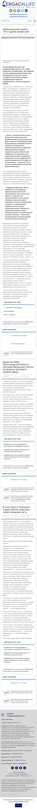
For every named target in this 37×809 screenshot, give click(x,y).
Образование (7, 34)
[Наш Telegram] (20, 767)
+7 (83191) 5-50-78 (17, 753)
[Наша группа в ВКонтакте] (12, 767)
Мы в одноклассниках (14, 10)
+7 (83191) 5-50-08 (16, 757)
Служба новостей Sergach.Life (27, 376)
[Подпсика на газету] (24, 767)
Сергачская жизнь (18, 4)
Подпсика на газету (26, 10)
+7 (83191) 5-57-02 (19, 760)
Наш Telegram (18, 10)
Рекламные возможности (18, 14)
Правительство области (8, 376)
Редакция (10, 713)
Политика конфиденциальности (11, 794)
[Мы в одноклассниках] (16, 767)
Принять (18, 805)
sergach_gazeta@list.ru (22, 10)
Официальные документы (18, 16)
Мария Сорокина (28, 34)
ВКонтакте (29, 322)
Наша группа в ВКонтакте (10, 10)
